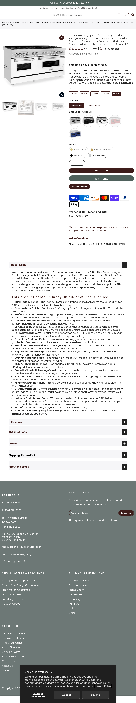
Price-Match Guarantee (16, 589)
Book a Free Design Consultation (21, 585)
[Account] (124, 14)
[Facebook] (4, 561)
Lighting (73, 608)
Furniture (74, 603)
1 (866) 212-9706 (89, 8)
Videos (13, 443)
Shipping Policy (11, 652)
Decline (95, 695)
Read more (125, 83)
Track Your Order (12, 642)
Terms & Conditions (14, 633)
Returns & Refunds (13, 638)
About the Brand (19, 466)
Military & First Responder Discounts (23, 580)
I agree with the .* (96, 520)
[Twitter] (9, 561)
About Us (7, 665)
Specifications (18, 432)
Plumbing (74, 599)
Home (4, 22)
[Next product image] (62, 66)
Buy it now (101, 179)
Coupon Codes (11, 603)
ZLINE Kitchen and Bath (93, 212)
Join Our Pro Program (14, 594)
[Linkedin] (19, 561)
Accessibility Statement (16, 656)
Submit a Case (11, 502)
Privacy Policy (103, 686)
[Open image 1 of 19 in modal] (61, 94)
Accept (66, 695)
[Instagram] (14, 561)
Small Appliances (79, 585)
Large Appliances (79, 580)
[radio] (73, 93)
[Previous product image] (6, 66)
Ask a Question (78, 238)
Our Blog (7, 670)
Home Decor (76, 589)
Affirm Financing (11, 647)
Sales (72, 613)
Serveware (75, 594)
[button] (17, 15)
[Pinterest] (25, 561)
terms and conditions (104, 520)
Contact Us (8, 661)
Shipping (74, 64)
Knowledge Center (13, 599)
